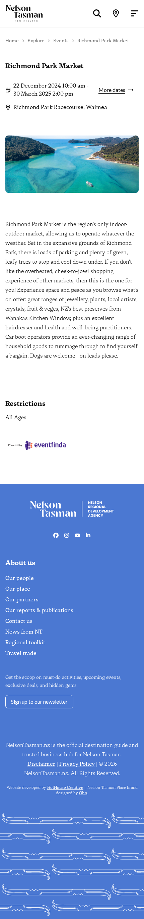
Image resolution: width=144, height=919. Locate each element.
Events (61, 41)
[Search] (97, 13)
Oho (83, 793)
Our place (17, 589)
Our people (19, 578)
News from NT (24, 632)
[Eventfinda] (37, 445)
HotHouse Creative (65, 787)
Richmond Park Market (103, 41)
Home (12, 41)
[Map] (115, 13)
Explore (36, 41)
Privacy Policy (77, 764)
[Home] (21, 13)
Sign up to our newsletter (39, 701)
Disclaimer (41, 764)
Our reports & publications (39, 610)
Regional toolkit (25, 642)
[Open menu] (134, 13)
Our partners (22, 599)
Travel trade (21, 653)
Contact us (18, 621)
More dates (111, 90)
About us (20, 563)
